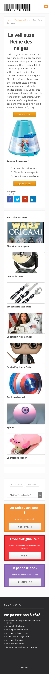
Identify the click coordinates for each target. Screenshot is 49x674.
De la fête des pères (14, 643)
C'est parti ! (25, 526)
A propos (24, 667)
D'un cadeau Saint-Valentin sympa (21, 647)
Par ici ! (25, 555)
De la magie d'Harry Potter (17, 633)
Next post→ (32, 484)
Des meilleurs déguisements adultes (22, 620)
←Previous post (16, 484)
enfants (8, 622)
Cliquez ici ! (25, 582)
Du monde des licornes (16, 626)
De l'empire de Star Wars (16, 629)
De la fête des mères (14, 640)
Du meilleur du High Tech (17, 636)
